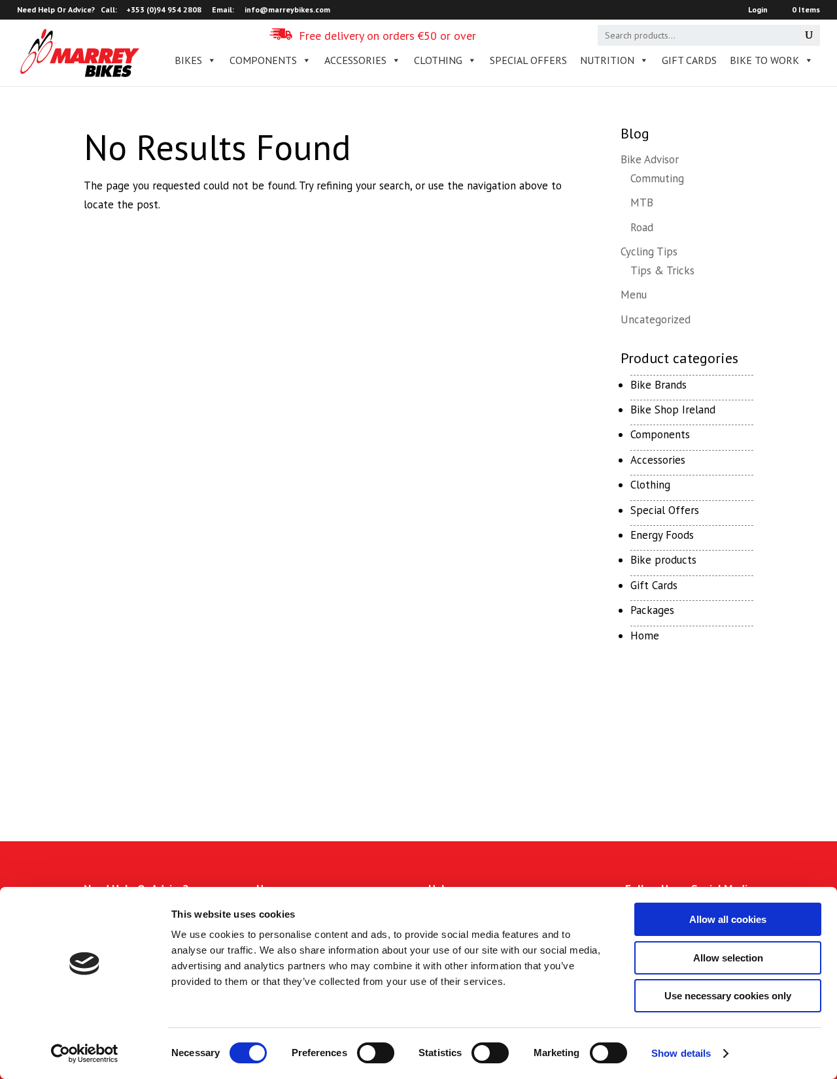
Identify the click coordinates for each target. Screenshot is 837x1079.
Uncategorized (656, 319)
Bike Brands (658, 385)
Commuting (657, 178)
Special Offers (664, 510)
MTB (641, 202)
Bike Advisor (650, 159)
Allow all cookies (727, 919)
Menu (634, 294)
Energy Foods (662, 535)
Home (644, 635)
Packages (652, 610)
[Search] (808, 35)
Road (641, 227)
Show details (681, 1053)
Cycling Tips (649, 251)
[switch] (375, 1052)
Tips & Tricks (662, 270)
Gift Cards (689, 60)
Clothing (650, 484)
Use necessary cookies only (727, 995)
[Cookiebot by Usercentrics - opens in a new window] (84, 1053)
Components (660, 434)
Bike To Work (764, 60)
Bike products (663, 560)
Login (758, 10)
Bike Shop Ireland (672, 409)
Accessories (657, 460)
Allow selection (728, 957)
